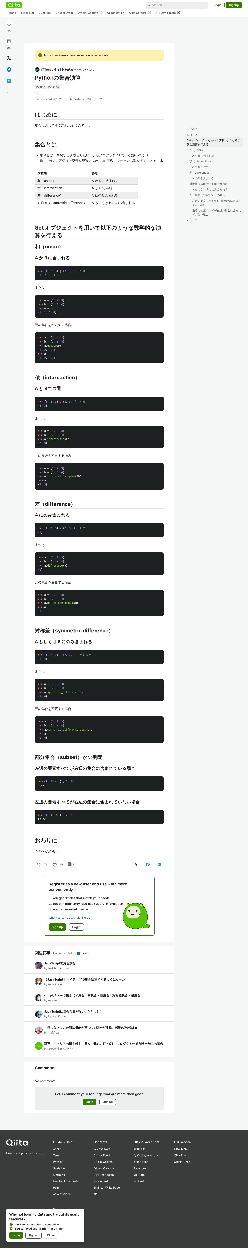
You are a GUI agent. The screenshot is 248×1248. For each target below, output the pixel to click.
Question (45, 12)
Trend (12, 12)
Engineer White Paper (107, 1187)
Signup (234, 5)
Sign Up (107, 1101)
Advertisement (62, 1194)
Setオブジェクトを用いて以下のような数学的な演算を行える (213, 142)
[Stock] (9, 41)
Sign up (33, 1235)
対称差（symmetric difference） (209, 183)
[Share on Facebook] (9, 69)
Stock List (27, 12)
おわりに (192, 220)
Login (217, 5)
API (95, 1194)
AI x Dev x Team (167, 13)
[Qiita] (14, 5)
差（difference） (200, 172)
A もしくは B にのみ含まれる (210, 189)
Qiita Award (100, 1181)
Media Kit (59, 1174)
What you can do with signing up (69, 917)
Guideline (59, 1168)
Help (56, 1187)
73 (9, 31)
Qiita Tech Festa (103, 1174)
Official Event (64, 12)
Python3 (53, 86)
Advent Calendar (104, 1168)
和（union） (196, 150)
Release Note (101, 1149)
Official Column (90, 13)
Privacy (58, 1161)
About (57, 1149)
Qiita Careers (140, 13)
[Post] (9, 58)
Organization (116, 12)
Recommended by (65, 953)
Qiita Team (181, 1149)
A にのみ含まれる (203, 178)
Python (40, 86)
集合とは (192, 134)
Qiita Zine (180, 1155)
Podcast (139, 1181)
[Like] (9, 24)
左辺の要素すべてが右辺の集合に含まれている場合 (216, 202)
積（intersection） (200, 161)
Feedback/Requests (65, 1181)
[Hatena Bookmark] (9, 81)
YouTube (139, 1174)
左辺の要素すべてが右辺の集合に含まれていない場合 (216, 212)
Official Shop (182, 1161)
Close (51, 1235)
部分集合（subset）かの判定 (207, 195)
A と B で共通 (200, 166)
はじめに (192, 129)
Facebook (140, 1168)
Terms (57, 1155)
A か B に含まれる (203, 155)
